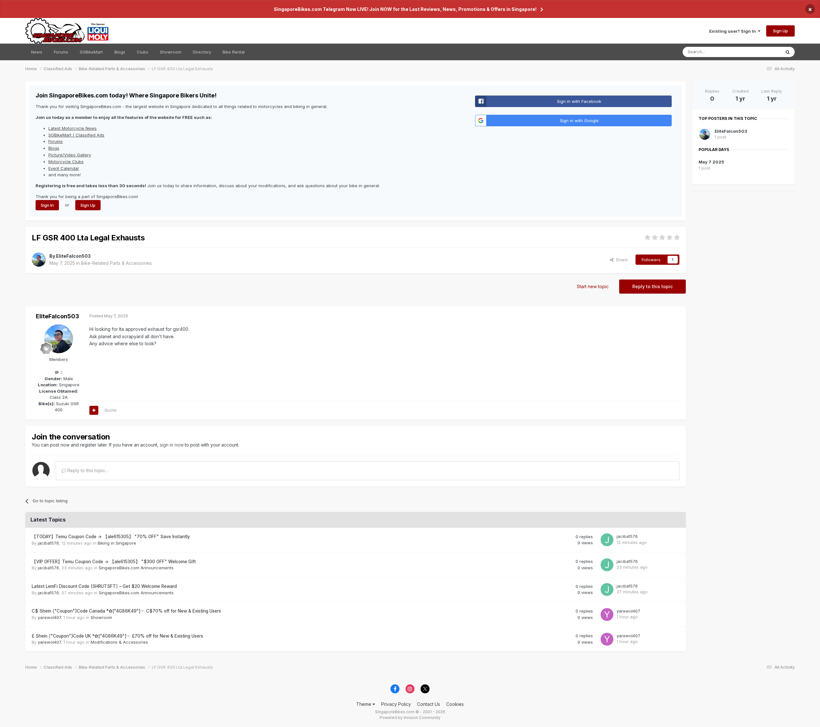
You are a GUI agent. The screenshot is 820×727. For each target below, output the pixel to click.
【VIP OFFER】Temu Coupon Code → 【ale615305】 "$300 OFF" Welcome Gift (114, 561)
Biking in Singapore (117, 543)
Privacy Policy (396, 704)
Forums (61, 51)
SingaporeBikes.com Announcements (136, 567)
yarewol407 (49, 617)
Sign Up (780, 30)
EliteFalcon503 (73, 256)
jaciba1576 (48, 543)
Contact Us (428, 704)
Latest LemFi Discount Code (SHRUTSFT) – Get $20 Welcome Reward (104, 586)
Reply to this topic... (87, 470)
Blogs (119, 51)
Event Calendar (63, 168)
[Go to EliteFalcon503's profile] (39, 260)
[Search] (788, 52)
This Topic (762, 51)
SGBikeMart (91, 51)
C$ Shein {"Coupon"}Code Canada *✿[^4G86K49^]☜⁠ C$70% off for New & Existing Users (126, 611)
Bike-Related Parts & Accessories (116, 263)
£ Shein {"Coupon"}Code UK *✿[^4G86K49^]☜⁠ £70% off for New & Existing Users (117, 636)
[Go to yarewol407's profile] (607, 614)
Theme (364, 704)
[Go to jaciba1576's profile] (607, 539)
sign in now (172, 444)
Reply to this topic (652, 286)
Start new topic (593, 286)
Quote (110, 410)
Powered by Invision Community (410, 717)
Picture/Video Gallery (69, 154)
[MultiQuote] (93, 410)
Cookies (455, 704)
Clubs (142, 51)
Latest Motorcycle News (72, 128)
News (36, 51)
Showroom (170, 51)
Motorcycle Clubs (66, 161)
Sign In (47, 205)
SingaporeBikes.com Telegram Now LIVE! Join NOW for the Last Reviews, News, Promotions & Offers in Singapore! (405, 9)
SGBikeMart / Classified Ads (76, 135)
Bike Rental (234, 51)
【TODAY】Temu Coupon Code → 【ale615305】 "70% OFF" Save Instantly (111, 536)
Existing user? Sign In (733, 31)
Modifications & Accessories (119, 642)
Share (620, 259)
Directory (202, 51)
